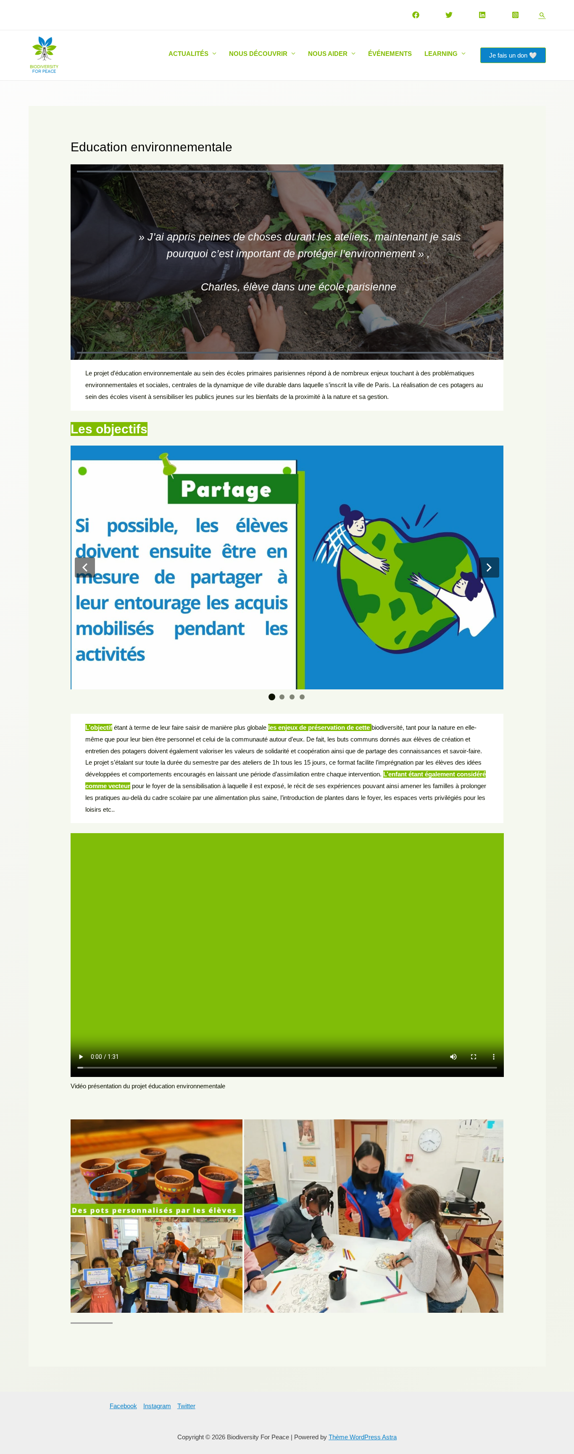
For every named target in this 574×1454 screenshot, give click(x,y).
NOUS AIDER (328, 53)
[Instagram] (515, 15)
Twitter (186, 1405)
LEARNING (441, 53)
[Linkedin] (482, 15)
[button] (85, 567)
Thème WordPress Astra (363, 1437)
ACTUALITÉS (188, 53)
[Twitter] (449, 15)
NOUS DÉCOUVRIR (258, 53)
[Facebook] (416, 15)
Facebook (123, 1405)
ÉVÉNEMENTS (390, 53)
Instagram (157, 1405)
